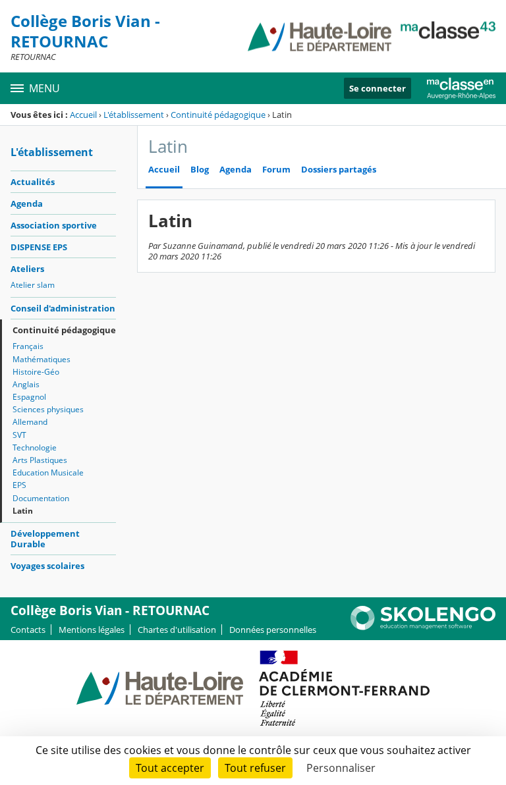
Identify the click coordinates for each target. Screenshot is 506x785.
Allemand (30, 421)
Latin (23, 510)
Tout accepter (170, 768)
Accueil (83, 115)
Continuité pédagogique (218, 115)
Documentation (41, 498)
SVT (19, 435)
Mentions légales (92, 629)
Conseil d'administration (63, 308)
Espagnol (29, 396)
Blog (199, 169)
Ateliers (27, 269)
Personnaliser (341, 768)
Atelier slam (33, 284)
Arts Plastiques (40, 460)
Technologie (35, 447)
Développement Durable (45, 539)
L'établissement (133, 115)
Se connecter (377, 88)
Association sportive (54, 225)
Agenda (27, 203)
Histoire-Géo (36, 371)
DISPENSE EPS (39, 247)
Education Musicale (48, 472)
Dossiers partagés (338, 169)
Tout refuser (255, 768)
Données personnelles (272, 629)
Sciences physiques (48, 409)
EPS (19, 485)
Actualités (33, 182)
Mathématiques (41, 359)
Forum (276, 169)
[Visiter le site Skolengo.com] (423, 627)
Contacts (28, 629)
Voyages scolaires (47, 566)
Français (28, 346)
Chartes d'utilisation (177, 629)
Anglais (26, 384)
